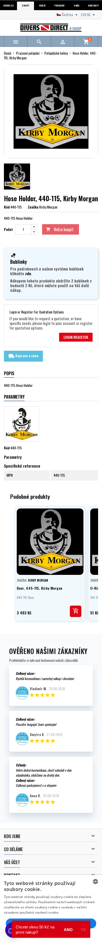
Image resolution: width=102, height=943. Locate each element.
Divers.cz (8, 5)
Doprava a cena (23, 356)
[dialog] (51, 909)
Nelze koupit (59, 229)
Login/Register (76, 337)
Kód (7, 207)
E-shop (25, 5)
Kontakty (93, 5)
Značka (33, 207)
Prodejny (59, 5)
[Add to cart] (75, 611)
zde (28, 273)
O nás (77, 5)
